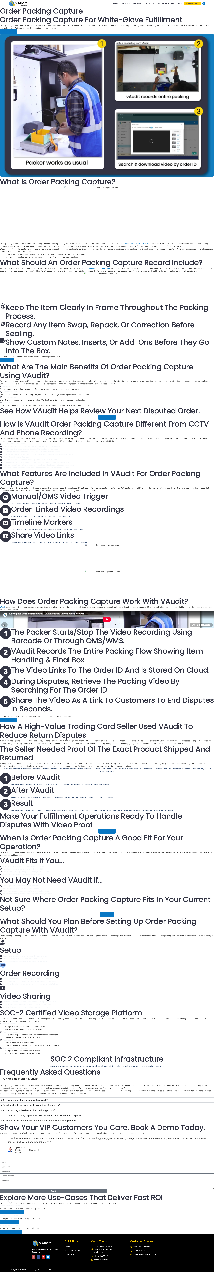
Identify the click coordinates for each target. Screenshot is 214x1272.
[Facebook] (38, 1257)
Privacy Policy (35, 1269)
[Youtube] (43, 1257)
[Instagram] (33, 1257)
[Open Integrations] (144, 3)
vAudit (2, 607)
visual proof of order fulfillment (138, 243)
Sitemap (48, 1269)
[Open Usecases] (156, 3)
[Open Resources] (181, 3)
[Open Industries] (168, 3)
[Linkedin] (48, 1257)
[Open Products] (130, 3)
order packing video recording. (97, 268)
